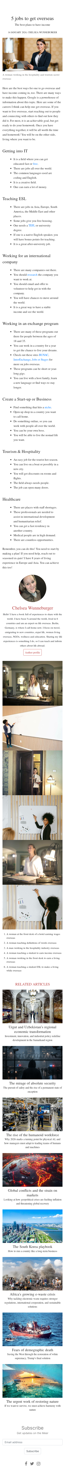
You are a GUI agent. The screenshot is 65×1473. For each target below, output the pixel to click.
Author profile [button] (32, 652)
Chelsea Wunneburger (42, 32)
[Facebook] (26, 1463)
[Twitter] (32, 1463)
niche (48, 407)
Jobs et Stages (40, 359)
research (33, 274)
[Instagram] (38, 1463)
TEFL (31, 225)
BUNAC (43, 355)
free (35, 164)
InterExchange (22, 359)
